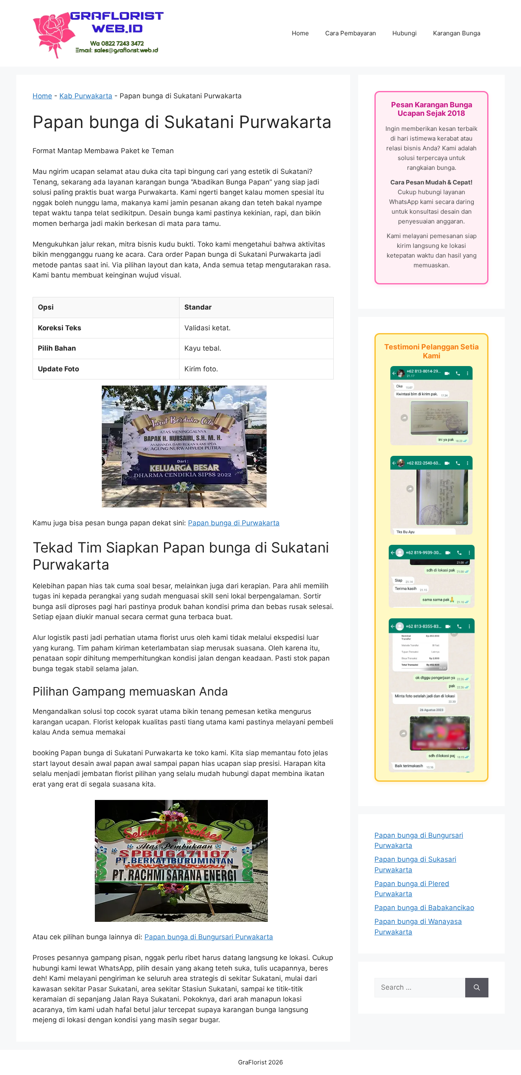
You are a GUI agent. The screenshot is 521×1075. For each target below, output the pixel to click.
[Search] (476, 987)
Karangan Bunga (456, 33)
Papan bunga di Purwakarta (234, 523)
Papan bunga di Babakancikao (424, 908)
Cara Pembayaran (350, 33)
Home (300, 33)
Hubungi (404, 33)
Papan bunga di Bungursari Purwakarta (208, 937)
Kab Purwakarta (85, 96)
